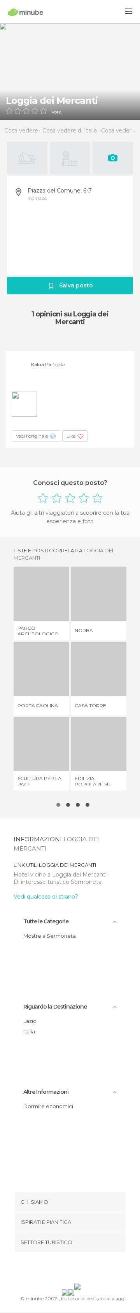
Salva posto (76, 285)
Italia (29, 1031)
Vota (56, 112)
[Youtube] (88, 1269)
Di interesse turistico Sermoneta (58, 881)
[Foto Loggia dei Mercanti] (70, 71)
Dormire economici (48, 1106)
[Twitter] (68, 1269)
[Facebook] (58, 1269)
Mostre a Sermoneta (49, 936)
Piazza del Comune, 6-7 (60, 190)
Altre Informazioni (45, 1091)
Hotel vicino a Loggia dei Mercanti (61, 874)
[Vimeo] (78, 1269)
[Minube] (25, 12)
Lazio (30, 1021)
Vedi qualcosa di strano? (46, 896)
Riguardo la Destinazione (55, 1006)
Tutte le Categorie (45, 921)
